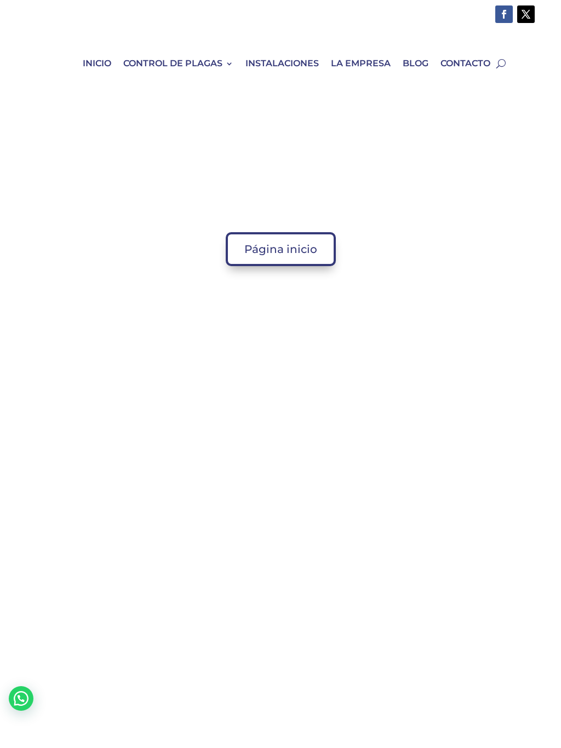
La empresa (361, 63)
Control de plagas (172, 63)
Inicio (97, 63)
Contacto (465, 63)
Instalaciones (282, 63)
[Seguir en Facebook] (504, 14)
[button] (21, 698)
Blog (415, 63)
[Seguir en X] (526, 14)
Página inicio (280, 249)
